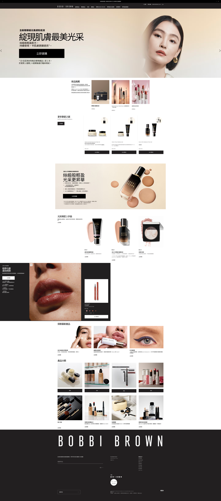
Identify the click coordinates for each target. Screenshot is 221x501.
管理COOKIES (140, 493)
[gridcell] (86, 310)
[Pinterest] (117, 476)
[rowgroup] (110, 339)
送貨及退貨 (140, 460)
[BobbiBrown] (65, 6)
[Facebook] (113, 476)
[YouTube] (121, 476)
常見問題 (140, 465)
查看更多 (102, 144)
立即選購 (8, 277)
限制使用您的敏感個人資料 (125, 493)
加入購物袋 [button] (97, 152)
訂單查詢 (140, 458)
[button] (100, 6)
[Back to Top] (217, 498)
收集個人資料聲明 (117, 493)
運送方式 (140, 461)
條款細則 (111, 493)
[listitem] (96, 137)
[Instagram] (111, 476)
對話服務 (140, 468)
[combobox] (69, 492)
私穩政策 (131, 493)
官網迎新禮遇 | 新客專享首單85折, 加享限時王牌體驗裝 (110, 1)
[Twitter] (115, 476)
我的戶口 (112, 460)
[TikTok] (119, 476)
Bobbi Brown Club (114, 458)
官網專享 (140, 463)
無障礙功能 (135, 493)
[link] (162, 4)
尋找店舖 (149, 4)
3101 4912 (140, 470)
